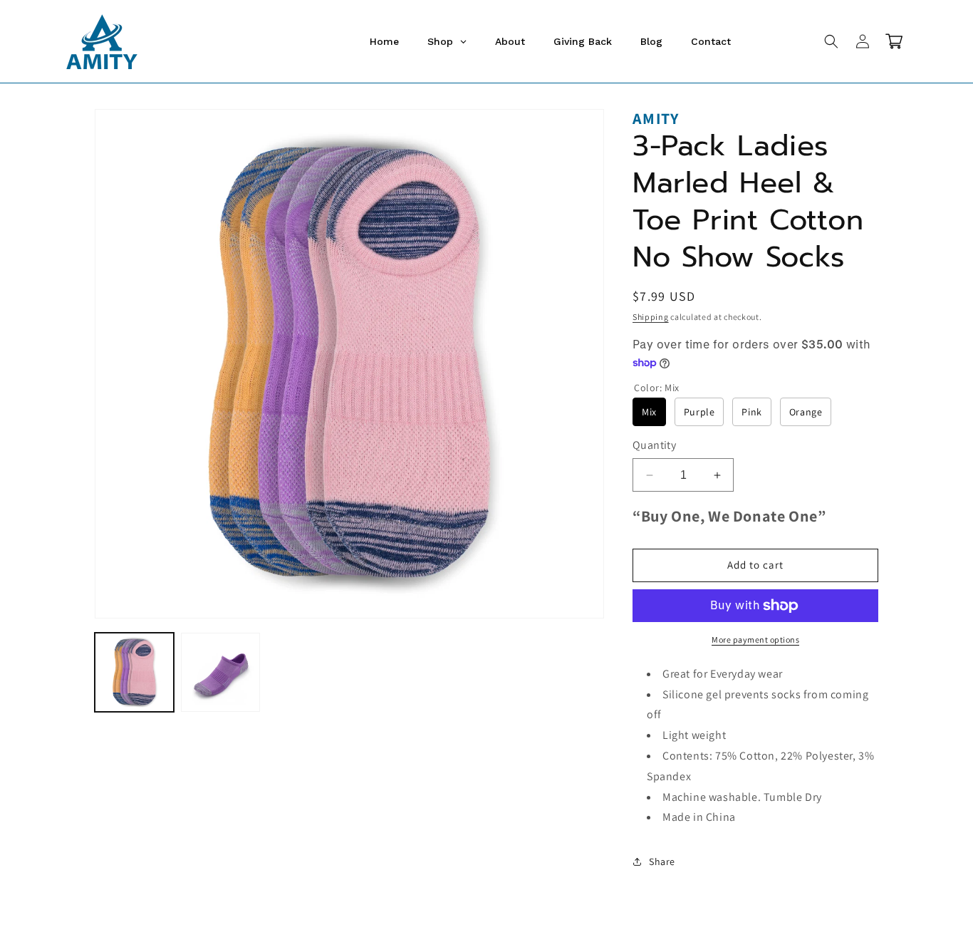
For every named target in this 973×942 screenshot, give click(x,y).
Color (657, 387)
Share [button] (662, 861)
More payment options (755, 639)
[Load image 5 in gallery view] (220, 672)
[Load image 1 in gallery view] (134, 672)
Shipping (651, 316)
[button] (831, 41)
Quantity (654, 445)
